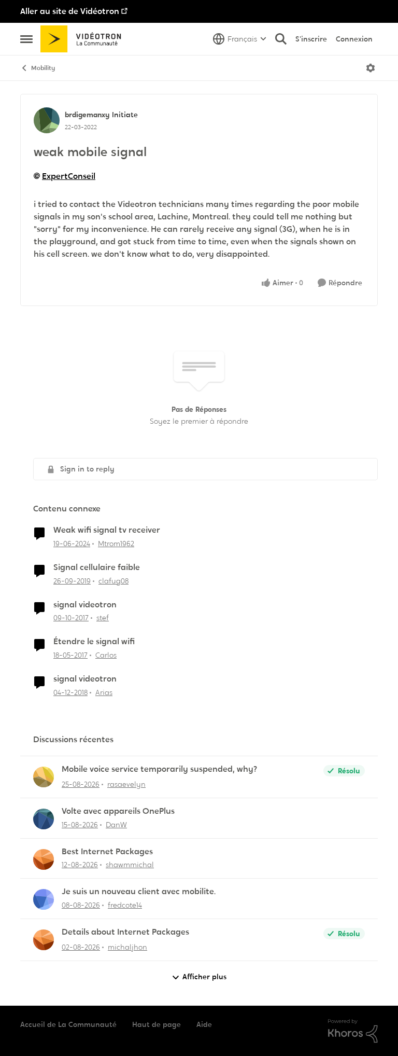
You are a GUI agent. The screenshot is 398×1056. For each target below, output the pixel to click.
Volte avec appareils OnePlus (118, 811)
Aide (204, 1024)
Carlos (106, 655)
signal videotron (85, 605)
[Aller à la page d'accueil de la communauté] (84, 38)
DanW (116, 824)
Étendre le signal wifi (94, 641)
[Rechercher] (281, 39)
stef (102, 617)
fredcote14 (125, 905)
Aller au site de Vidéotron (69, 11)
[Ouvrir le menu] (370, 68)
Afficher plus (204, 976)
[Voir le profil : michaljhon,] (43, 939)
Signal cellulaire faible (96, 567)
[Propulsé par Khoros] (353, 1031)
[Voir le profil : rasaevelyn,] (43, 777)
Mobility (43, 68)
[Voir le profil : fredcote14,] (43, 899)
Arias (103, 692)
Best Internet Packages (107, 851)
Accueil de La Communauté (68, 1024)
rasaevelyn (126, 784)
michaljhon (127, 947)
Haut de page (156, 1024)
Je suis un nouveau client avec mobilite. (139, 891)
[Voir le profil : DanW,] (43, 819)
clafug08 (113, 581)
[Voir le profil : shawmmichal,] (43, 859)
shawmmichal (130, 864)
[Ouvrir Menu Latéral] (26, 39)
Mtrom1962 (116, 543)
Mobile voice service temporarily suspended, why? (159, 769)
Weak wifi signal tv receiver (106, 530)
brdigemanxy (87, 114)
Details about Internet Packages (125, 932)
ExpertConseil (68, 176)
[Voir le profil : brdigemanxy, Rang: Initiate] (47, 120)
